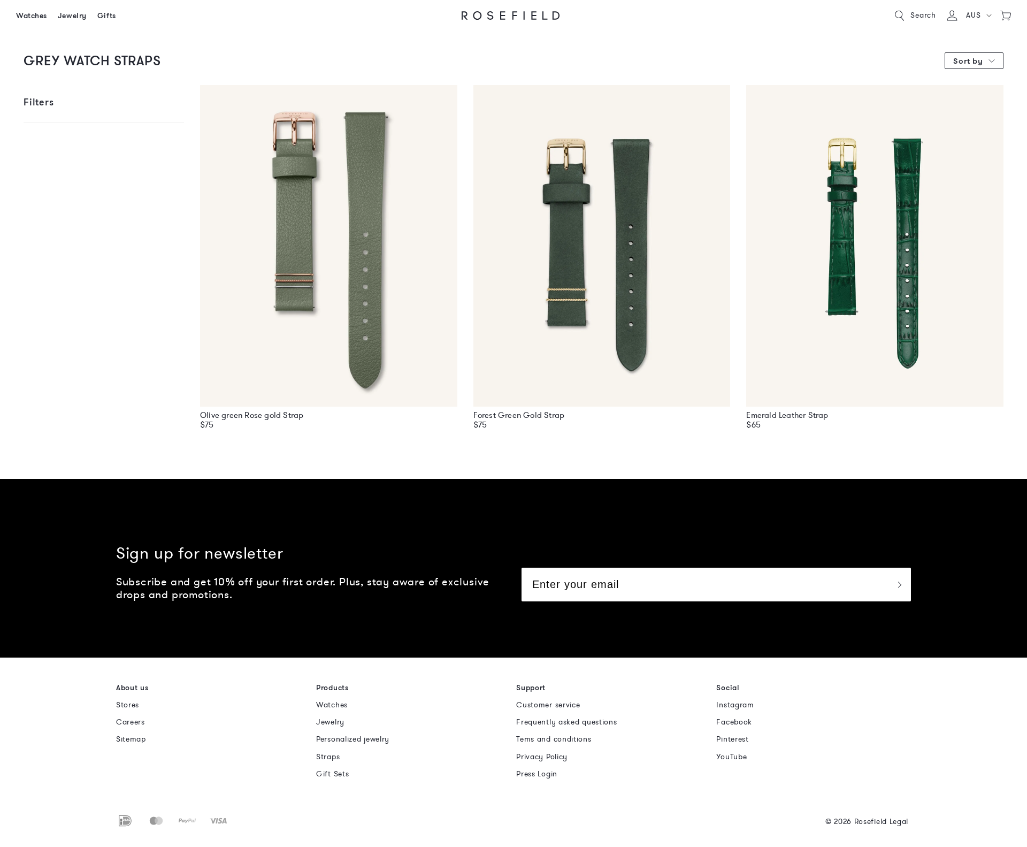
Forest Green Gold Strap (519, 415)
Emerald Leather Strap (787, 415)
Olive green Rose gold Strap (251, 415)
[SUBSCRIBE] (899, 584)
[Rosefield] (511, 15)
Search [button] (923, 15)
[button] (978, 15)
